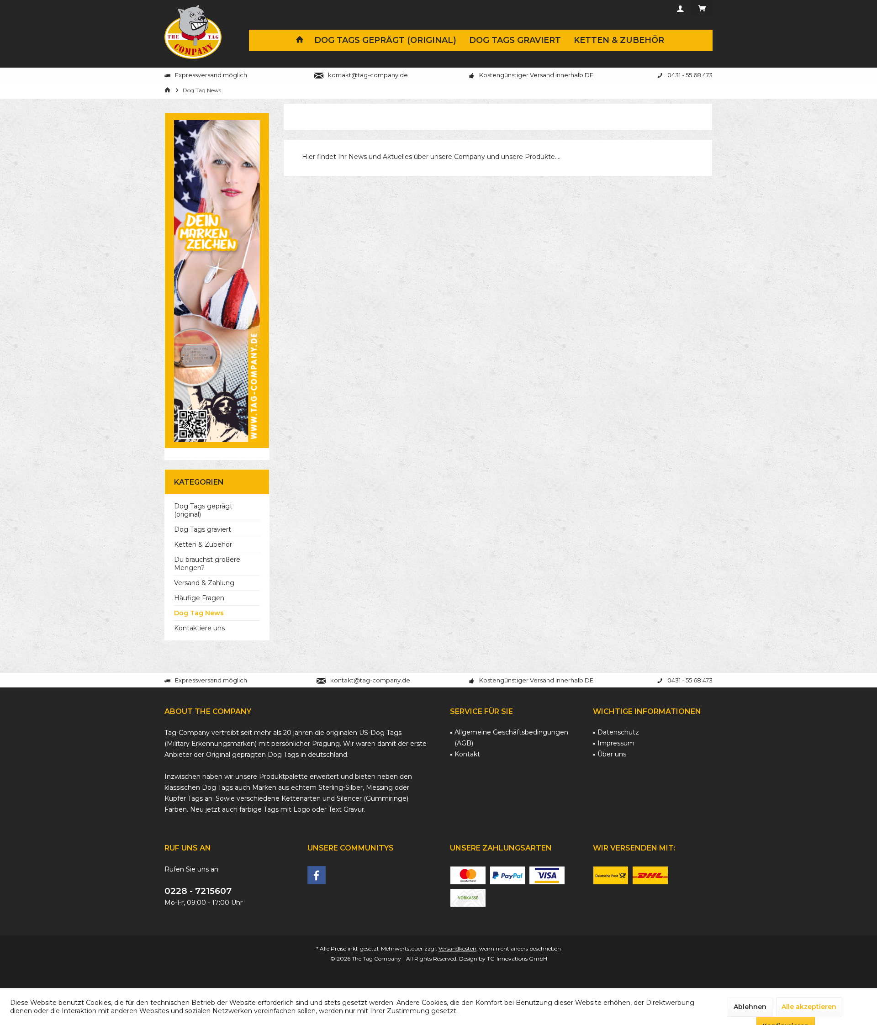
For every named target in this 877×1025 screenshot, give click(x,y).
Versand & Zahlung (204, 583)
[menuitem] (702, 8)
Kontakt (467, 754)
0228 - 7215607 (198, 891)
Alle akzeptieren (809, 1007)
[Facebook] (316, 875)
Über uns (611, 754)
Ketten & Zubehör (203, 544)
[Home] (299, 40)
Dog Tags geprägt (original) (203, 510)
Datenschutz (618, 732)
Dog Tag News (199, 613)
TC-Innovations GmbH (517, 958)
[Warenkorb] (702, 9)
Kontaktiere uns (199, 628)
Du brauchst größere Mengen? (207, 563)
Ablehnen (750, 1007)
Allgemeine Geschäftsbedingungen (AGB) (511, 737)
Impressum (615, 743)
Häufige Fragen (199, 598)
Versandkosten (457, 948)
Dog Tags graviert (202, 529)
